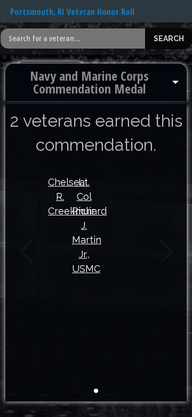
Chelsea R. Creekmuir (60, 196)
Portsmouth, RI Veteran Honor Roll (72, 12)
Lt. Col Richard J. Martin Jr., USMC (84, 225)
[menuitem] (96, 82)
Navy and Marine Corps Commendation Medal (89, 82)
